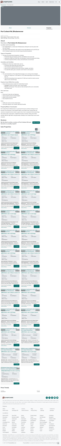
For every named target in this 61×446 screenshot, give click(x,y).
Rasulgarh (7, 85)
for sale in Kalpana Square (9, 134)
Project (23, 333)
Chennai (4, 418)
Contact (17, 147)
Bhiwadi (23, 423)
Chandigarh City (6, 422)
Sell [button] (47, 2)
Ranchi (32, 430)
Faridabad (51, 415)
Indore (22, 425)
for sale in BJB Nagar (28, 134)
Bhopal (32, 423)
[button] (56, 2)
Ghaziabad (5, 417)
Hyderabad (14, 418)
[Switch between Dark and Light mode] (58, 443)
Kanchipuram (52, 425)
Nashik (31, 428)
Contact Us (52, 408)
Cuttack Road (7, 46)
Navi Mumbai (42, 417)
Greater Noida (33, 415)
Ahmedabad (23, 420)
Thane (31, 417)
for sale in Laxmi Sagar (28, 194)
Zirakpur (32, 422)
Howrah (13, 420)
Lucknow (23, 427)
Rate (11, 136)
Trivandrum (14, 432)
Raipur (13, 430)
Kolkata (4, 420)
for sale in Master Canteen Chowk (31, 154)
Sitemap (42, 410)
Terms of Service (25, 410)
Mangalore (51, 427)
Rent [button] (43, 2)
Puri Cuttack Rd (13, 43)
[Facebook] (47, 398)
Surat (41, 430)
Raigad (4, 430)
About (10, 27)
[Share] (19, 132)
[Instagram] (55, 398)
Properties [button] (49, 27)
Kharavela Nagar (11, 38)
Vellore (31, 432)
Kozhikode (14, 427)
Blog (32, 408)
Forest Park (17, 38)
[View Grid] (36, 129)
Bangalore (51, 417)
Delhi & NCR (5, 415)
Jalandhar (42, 425)
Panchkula (23, 422)
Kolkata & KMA (52, 418)
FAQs (13, 408)
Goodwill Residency (25, 354)
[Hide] (1, 132)
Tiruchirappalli (6, 432)
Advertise (52, 410)
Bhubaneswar (3, 4)
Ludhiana (32, 427)
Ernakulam (14, 425)
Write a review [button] (36, 122)
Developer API (15, 410)
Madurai (41, 427)
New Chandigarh (43, 422)
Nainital (22, 428)
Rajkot (22, 430)
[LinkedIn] (52, 398)
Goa (50, 422)
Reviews (29, 27)
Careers (23, 408)
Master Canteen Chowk (11, 36)
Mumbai (23, 417)
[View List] (38, 129)
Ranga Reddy (33, 418)
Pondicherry (51, 428)
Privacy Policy (34, 410)
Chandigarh (51, 420)
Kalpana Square (4, 36)
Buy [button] (39, 2)
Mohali (13, 422)
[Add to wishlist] (10, 132)
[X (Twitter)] (49, 398)
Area (2, 136)
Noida (22, 415)
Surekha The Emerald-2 (26, 335)
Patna (41, 428)
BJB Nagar (5, 38)
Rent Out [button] (51, 2)
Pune (41, 418)
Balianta (6, 86)
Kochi (4, 427)
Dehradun (5, 425)
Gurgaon (41, 415)
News (41, 408)
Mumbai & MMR (15, 417)
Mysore (4, 428)
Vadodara (23, 432)
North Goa (5, 423)
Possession (4, 139)
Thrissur (51, 430)
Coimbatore (51, 423)
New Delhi (14, 415)
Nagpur (13, 428)
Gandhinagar (42, 420)
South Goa (14, 423)
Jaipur (31, 425)
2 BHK (11, 58)
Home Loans (5, 410)
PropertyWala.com (12, 442)
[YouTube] (57, 398)
